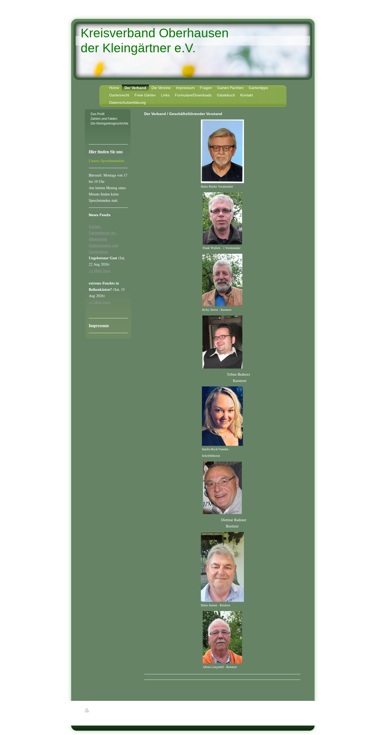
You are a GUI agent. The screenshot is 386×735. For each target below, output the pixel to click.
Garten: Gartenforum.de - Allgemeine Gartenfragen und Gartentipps (103, 239)
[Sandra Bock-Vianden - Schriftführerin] (222, 416)
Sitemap (115, 711)
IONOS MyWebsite (133, 723)
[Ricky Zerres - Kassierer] (222, 280)
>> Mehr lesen (99, 270)
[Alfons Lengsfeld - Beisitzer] (222, 637)
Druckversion (99, 711)
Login (298, 710)
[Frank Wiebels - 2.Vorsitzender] (222, 218)
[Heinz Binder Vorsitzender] (222, 151)
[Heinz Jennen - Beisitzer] (222, 567)
